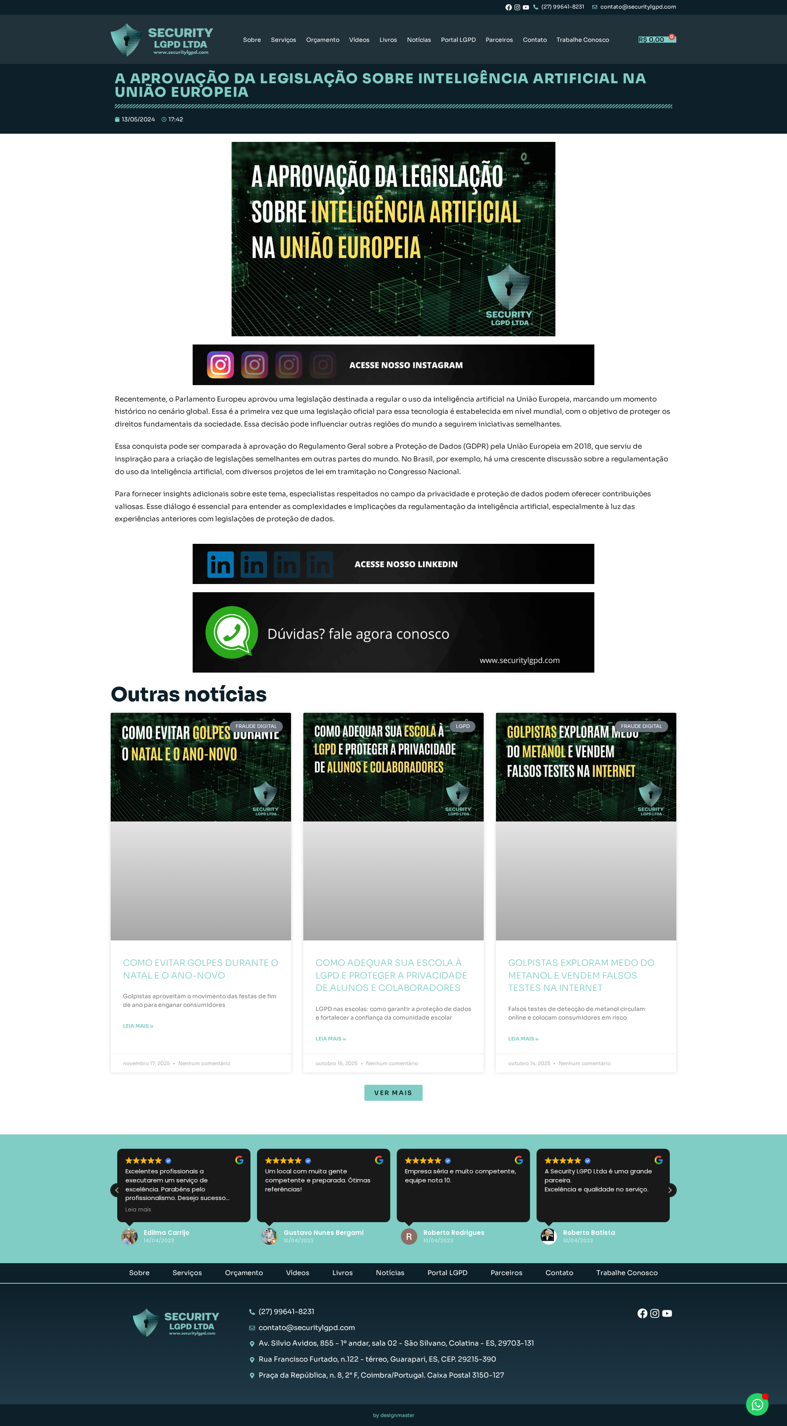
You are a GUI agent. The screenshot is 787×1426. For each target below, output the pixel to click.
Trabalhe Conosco (583, 39)
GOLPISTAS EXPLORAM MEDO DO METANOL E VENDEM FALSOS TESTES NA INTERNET (581, 975)
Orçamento (322, 39)
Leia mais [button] (138, 1210)
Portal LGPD (458, 39)
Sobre (252, 39)
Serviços (283, 39)
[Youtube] (526, 7)
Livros (388, 39)
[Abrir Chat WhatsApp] (757, 1404)
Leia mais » (138, 1026)
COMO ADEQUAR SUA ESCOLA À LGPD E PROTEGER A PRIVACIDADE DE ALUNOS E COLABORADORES (391, 975)
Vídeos (359, 39)
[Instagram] (517, 7)
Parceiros (499, 39)
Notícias (419, 39)
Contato (535, 39)
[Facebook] (508, 7)
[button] (393, 1093)
